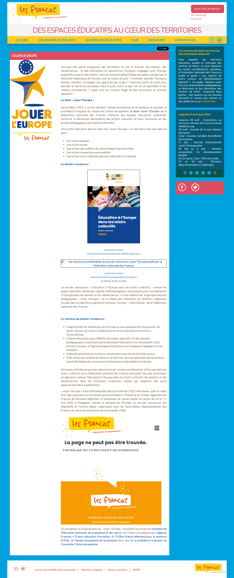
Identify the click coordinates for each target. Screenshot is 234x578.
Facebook (211, 40)
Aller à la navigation (122, 6)
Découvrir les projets (57, 40)
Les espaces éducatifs (103, 40)
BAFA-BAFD (156, 40)
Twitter (219, 40)
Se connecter (198, 14)
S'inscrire (196, 18)
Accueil (22, 40)
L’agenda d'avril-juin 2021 (194, 114)
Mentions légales (92, 569)
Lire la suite (209, 101)
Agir (135, 40)
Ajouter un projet (207, 8)
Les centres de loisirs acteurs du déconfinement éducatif (199, 52)
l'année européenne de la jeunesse (96, 540)
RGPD (137, 569)
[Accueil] (36, 22)
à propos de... (186, 40)
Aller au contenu (96, 6)
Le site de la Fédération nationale (55, 569)
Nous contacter (117, 569)
